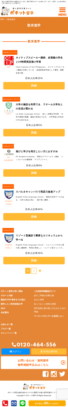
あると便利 (39, 299)
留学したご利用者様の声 (12, 304)
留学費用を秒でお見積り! (47, 403)
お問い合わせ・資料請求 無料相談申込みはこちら (33, 362)
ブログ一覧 (6, 329)
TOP (2, 19)
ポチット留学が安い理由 (12, 291)
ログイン (17, 351)
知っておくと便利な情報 (45, 304)
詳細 (34, 85)
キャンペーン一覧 (9, 333)
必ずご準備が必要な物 (44, 295)
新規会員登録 (50, 351)
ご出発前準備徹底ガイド (45, 291)
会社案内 (5, 312)
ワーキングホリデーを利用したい (49, 316)
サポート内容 (7, 295)
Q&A (3, 308)
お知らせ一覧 (7, 324)
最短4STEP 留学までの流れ (13, 299)
